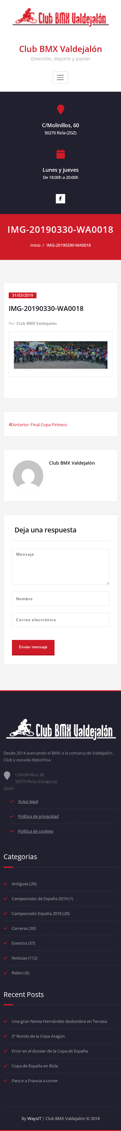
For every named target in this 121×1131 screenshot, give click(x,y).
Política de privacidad (38, 816)
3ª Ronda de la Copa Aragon (38, 1036)
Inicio (35, 245)
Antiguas (20, 884)
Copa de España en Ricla (35, 1066)
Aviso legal (28, 801)
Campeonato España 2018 (37, 913)
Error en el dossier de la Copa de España (50, 1051)
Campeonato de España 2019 (39, 898)
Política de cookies (35, 831)
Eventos (19, 943)
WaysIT (34, 1118)
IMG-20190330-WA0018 (68, 245)
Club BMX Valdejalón (60, 49)
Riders (18, 973)
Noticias (19, 958)
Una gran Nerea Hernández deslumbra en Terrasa (59, 1021)
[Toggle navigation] (60, 77)
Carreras (20, 928)
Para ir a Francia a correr (35, 1081)
